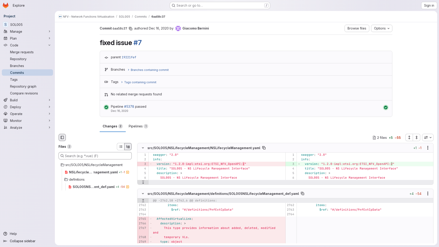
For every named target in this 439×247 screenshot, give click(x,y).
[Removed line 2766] (142, 223)
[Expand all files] (409, 137)
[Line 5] (142, 173)
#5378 (129, 106)
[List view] (120, 146)
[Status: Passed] (106, 107)
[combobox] (428, 137)
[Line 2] (142, 159)
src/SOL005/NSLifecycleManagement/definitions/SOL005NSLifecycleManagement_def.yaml (223, 193)
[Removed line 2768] (142, 237)
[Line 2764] (142, 214)
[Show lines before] (143, 200)
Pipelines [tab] (138, 126)
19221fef (129, 57)
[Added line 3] (290, 164)
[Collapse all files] (416, 137)
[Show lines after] (143, 182)
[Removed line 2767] (142, 228)
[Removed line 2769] (142, 241)
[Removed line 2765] (142, 219)
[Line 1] (142, 155)
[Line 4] (142, 168)
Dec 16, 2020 (159, 28)
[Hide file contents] (143, 148)
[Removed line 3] (142, 164)
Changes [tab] (112, 126)
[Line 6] (142, 178)
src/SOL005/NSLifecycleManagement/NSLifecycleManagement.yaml (203, 148)
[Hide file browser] (62, 137)
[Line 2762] (142, 205)
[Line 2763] (142, 209)
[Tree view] (128, 146)
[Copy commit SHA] (130, 28)
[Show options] (428, 148)
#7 (138, 42)
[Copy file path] (264, 148)
